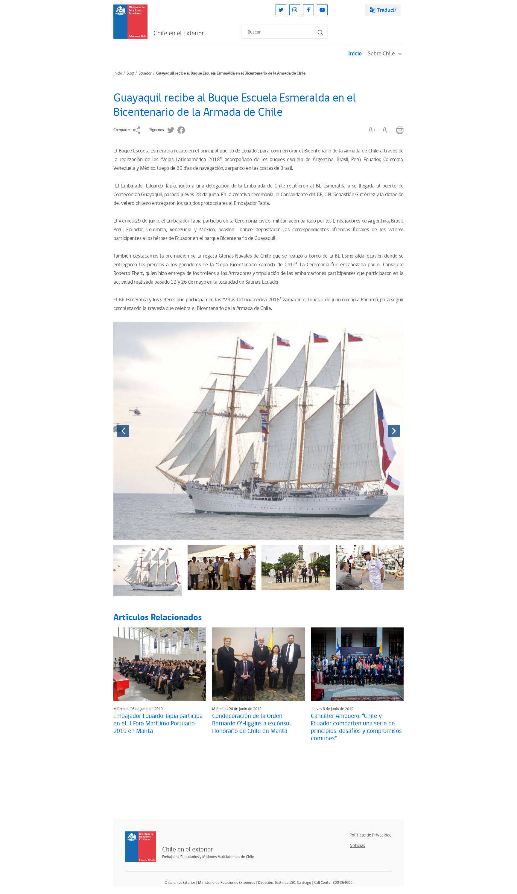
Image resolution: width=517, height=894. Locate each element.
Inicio (355, 54)
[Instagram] (294, 9)
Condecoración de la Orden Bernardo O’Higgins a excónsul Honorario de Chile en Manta (251, 724)
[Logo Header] (130, 21)
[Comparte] (136, 130)
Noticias (357, 845)
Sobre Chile (381, 54)
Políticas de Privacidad (371, 835)
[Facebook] (308, 9)
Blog (130, 73)
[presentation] (123, 431)
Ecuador (145, 73)
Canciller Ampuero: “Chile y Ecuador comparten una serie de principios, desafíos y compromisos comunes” (356, 727)
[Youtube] (322, 9)
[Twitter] (281, 9)
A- (386, 130)
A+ (372, 130)
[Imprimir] (400, 130)
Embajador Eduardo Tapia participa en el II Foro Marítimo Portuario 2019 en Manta (158, 724)
